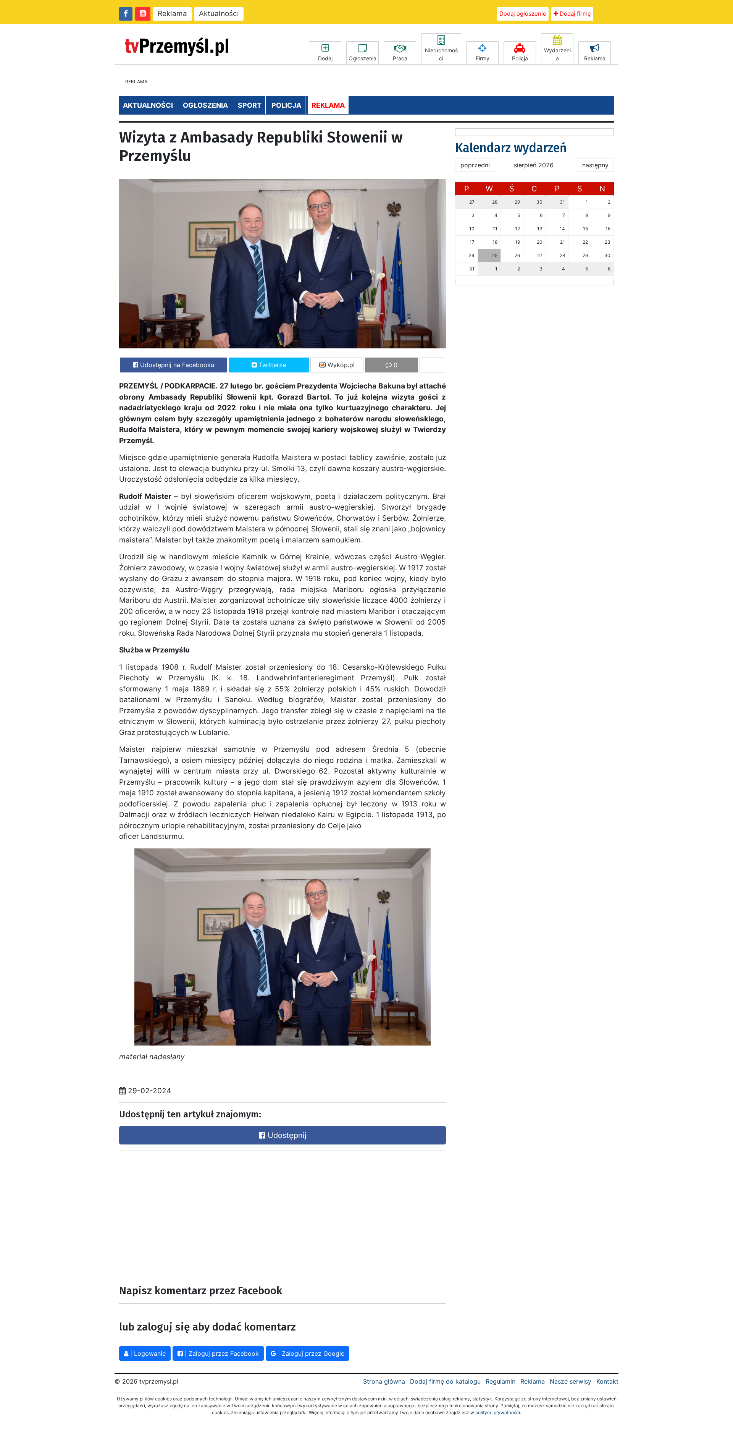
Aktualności (219, 13)
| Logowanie (147, 1353)
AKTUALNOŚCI (148, 105)
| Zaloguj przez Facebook (221, 1353)
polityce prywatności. (498, 1412)
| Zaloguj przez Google (310, 1353)
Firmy (482, 58)
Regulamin (500, 1381)
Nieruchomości (441, 54)
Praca (400, 58)
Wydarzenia (557, 54)
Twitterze (271, 365)
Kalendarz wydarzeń (511, 148)
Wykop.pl (340, 365)
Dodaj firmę (574, 13)
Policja (520, 58)
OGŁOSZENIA (205, 105)
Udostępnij (286, 1135)
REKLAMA (328, 105)
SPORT (250, 105)
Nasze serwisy (570, 1381)
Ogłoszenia (362, 58)
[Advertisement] (198, 1212)
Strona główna (384, 1381)
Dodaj (325, 58)
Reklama (172, 13)
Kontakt (607, 1381)
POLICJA (286, 105)
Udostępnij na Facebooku (176, 365)
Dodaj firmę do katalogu (445, 1381)
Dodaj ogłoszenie (522, 13)
